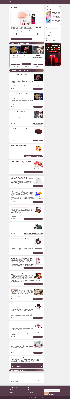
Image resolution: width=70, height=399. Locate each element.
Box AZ (34, 397)
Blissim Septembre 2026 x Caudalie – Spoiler (56, 17)
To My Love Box (14, 289)
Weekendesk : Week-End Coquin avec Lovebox (21, 111)
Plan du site (36, 397)
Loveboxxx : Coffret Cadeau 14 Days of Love (21, 161)
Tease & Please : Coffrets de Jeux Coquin (20, 207)
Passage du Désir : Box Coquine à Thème (20, 93)
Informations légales (41, 397)
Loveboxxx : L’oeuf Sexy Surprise (18, 145)
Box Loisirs (48, 37)
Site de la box (15, 64)
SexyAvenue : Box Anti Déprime (18, 191)
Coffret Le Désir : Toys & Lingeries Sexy (20, 128)
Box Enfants (48, 29)
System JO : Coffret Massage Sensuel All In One (21, 258)
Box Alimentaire (48, 32)
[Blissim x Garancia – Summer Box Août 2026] (48, 21)
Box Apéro (48, 30)
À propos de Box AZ (29, 389)
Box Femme (11, 389)
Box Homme (48, 27)
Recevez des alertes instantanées (49, 394)
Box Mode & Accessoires (50, 38)
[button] (27, 364)
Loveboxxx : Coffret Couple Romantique (20, 223)
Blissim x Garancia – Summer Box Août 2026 (56, 21)
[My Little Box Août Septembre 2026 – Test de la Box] (48, 13)
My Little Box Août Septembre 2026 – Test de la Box (56, 13)
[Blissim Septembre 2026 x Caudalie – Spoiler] (48, 17)
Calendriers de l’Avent (30, 392)
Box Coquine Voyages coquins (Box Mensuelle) (21, 238)
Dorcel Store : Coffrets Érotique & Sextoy (20, 74)
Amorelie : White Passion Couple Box (19, 177)
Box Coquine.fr (14, 303)
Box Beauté (48, 35)
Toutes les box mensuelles (50, 40)
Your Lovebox (14, 341)
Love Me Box (13, 322)
